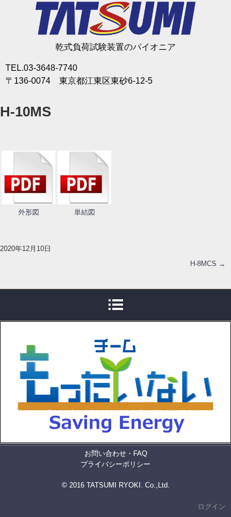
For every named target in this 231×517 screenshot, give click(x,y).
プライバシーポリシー (115, 464)
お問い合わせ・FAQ (115, 453)
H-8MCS (208, 264)
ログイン (212, 507)
